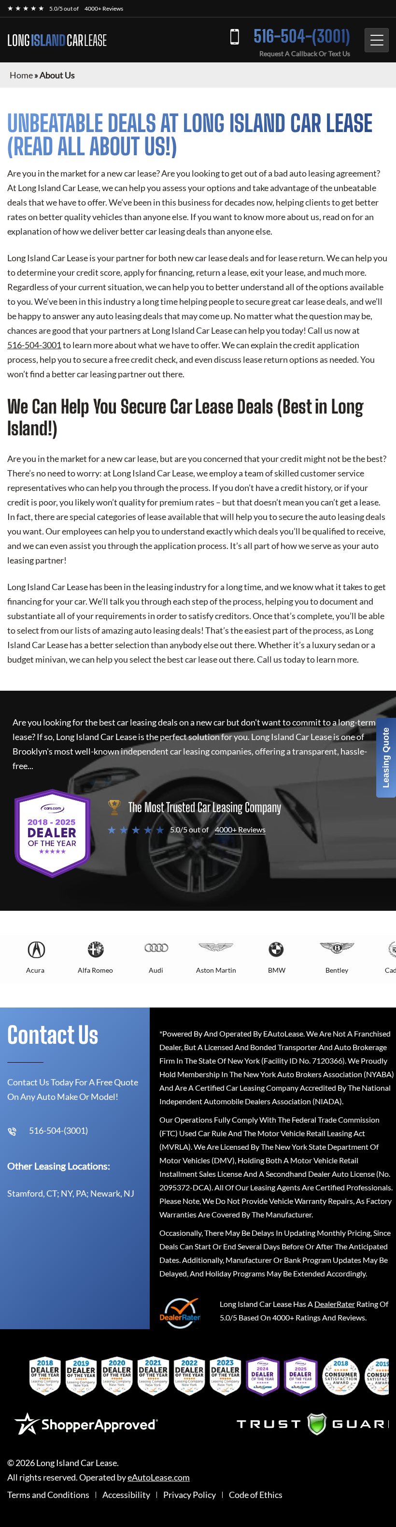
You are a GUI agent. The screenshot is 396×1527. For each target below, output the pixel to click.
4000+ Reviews (104, 8)
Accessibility (126, 1495)
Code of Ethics (256, 1495)
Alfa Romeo (95, 970)
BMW (276, 970)
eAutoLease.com (158, 1477)
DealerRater (334, 1303)
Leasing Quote (386, 757)
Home (21, 75)
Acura (35, 970)
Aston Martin (216, 970)
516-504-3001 (34, 345)
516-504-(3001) (302, 36)
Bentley (336, 970)
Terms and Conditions (48, 1495)
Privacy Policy (189, 1495)
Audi (156, 970)
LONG (57, 40)
